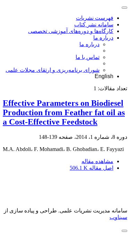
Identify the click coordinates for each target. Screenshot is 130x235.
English (104, 76)
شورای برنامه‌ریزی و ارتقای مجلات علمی (52, 70)
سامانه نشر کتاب (93, 24)
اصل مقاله (91, 168)
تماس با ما (87, 57)
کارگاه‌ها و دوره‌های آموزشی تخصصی (70, 31)
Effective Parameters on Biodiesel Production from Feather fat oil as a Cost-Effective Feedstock (64, 112)
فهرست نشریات (94, 18)
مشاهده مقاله (97, 161)
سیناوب (118, 217)
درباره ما (103, 38)
